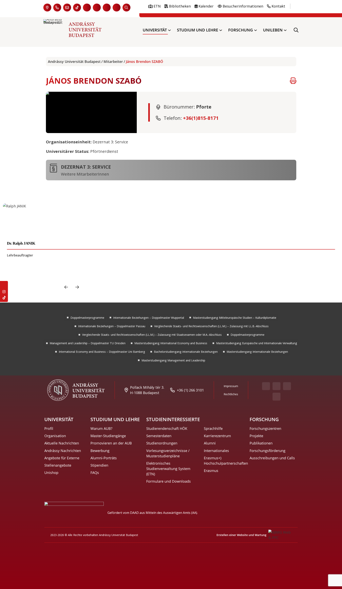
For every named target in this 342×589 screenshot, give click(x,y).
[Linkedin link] (117, 7)
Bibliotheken (180, 6)
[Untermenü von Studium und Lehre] (220, 30)
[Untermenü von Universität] (169, 30)
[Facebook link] (87, 7)
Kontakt (278, 6)
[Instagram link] (107, 7)
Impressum (231, 386)
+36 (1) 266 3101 (190, 390)
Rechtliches (231, 394)
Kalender (206, 6)
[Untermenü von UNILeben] (285, 30)
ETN (157, 6)
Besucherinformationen (243, 6)
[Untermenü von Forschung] (255, 30)
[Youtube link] (97, 7)
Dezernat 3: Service (86, 166)
